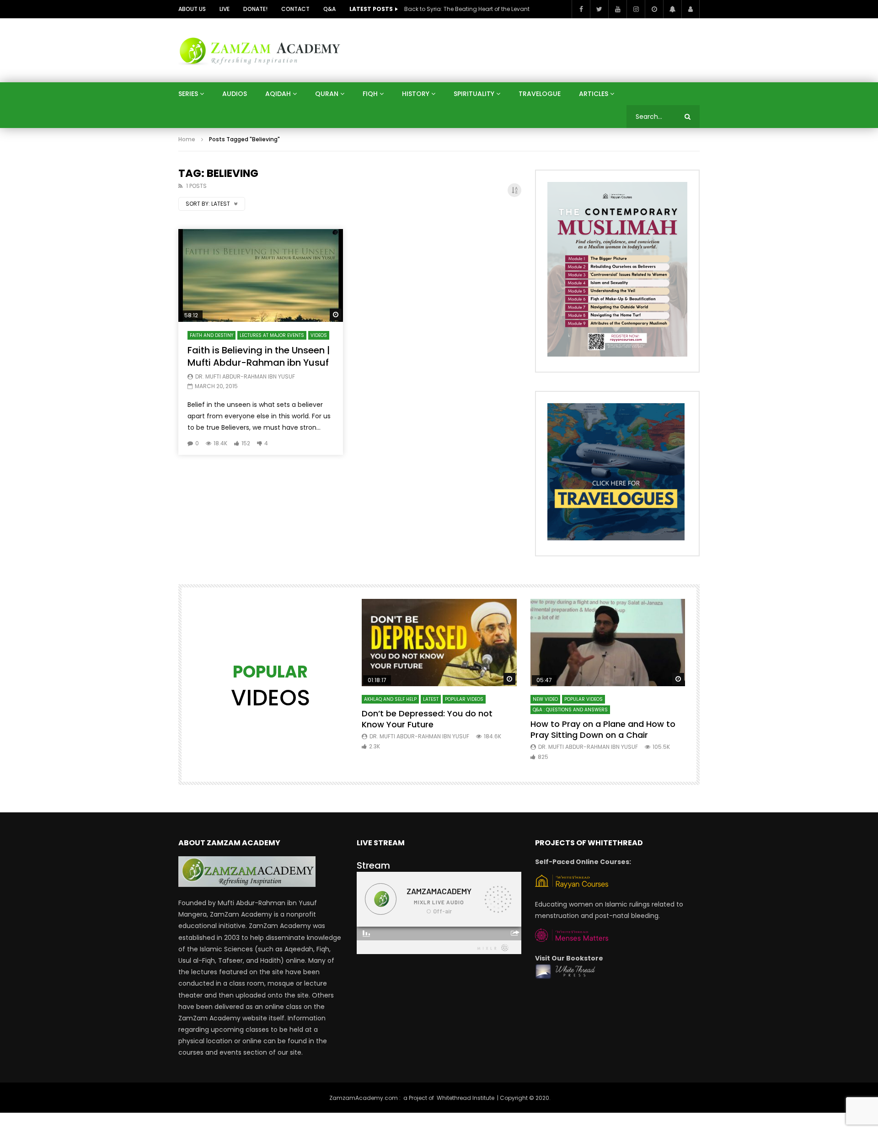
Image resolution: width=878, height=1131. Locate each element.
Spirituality (474, 93)
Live (225, 9)
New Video (545, 699)
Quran (326, 93)
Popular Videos (464, 699)
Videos (319, 335)
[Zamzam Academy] (259, 50)
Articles (593, 93)
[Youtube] (617, 9)
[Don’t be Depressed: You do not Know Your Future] (439, 642)
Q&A (329, 9)
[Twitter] (599, 9)
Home (186, 139)
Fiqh (370, 93)
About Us (192, 9)
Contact (295, 9)
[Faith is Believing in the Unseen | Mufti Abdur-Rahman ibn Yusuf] (260, 275)
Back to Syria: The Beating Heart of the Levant (467, 9)
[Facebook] (581, 9)
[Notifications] (672, 9)
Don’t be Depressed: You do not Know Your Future (427, 719)
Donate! (255, 9)
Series (188, 93)
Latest (431, 699)
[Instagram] (635, 9)
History (415, 93)
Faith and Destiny (211, 335)
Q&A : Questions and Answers (570, 709)
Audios (234, 93)
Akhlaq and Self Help (390, 699)
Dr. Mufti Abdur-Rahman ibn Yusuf (245, 376)
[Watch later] (654, 9)
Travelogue (540, 93)
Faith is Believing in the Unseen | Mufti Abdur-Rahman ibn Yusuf (258, 356)
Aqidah (278, 93)
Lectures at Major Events (272, 335)
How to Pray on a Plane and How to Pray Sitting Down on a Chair (602, 729)
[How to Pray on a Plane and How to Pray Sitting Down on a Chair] (607, 642)
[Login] (690, 9)
